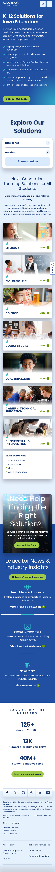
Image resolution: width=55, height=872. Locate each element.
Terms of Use (34, 850)
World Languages (17, 472)
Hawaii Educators (10, 834)
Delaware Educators (11, 827)
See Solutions (29, 161)
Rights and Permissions (39, 845)
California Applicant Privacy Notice (12, 852)
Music (11, 468)
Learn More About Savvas (27, 774)
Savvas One (14, 464)
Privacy (6, 858)
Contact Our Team (17, 99)
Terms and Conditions (38, 856)
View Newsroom (25, 685)
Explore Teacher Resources (29, 577)
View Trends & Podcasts (25, 607)
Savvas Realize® (16, 460)
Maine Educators (9, 830)
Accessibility (9, 845)
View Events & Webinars (25, 646)
